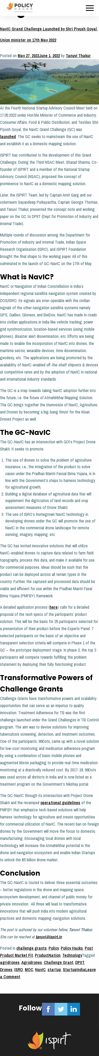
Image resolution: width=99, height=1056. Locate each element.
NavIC (40, 969)
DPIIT (79, 962)
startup (54, 969)
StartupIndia (74, 969)
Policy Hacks (72, 948)
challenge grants (31, 948)
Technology (72, 955)
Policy (54, 948)
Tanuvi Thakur (78, 55)
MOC (29, 969)
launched (8, 136)
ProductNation (47, 955)
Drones (6, 969)
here (54, 607)
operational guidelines (60, 802)
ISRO (18, 969)
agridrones (10, 962)
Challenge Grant (58, 962)
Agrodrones (31, 962)
